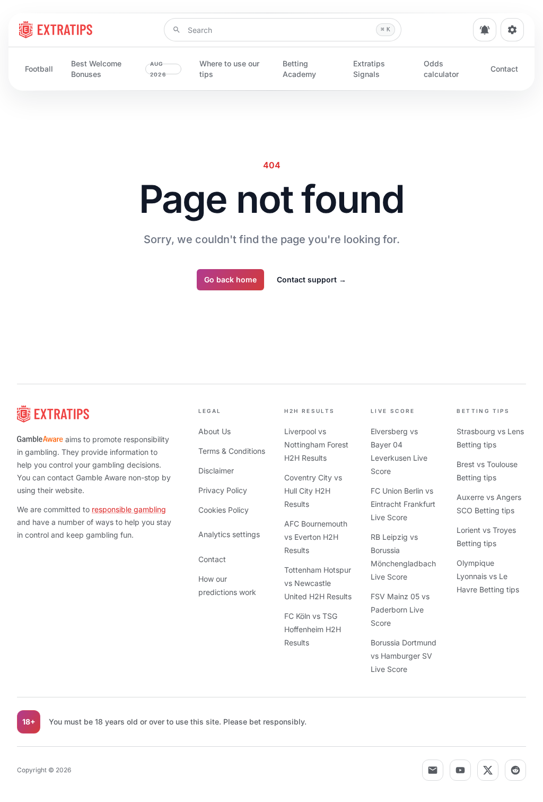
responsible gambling (129, 509)
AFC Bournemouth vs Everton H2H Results (315, 537)
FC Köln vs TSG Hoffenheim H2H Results (312, 629)
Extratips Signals (369, 69)
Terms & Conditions (231, 450)
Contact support (311, 279)
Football (39, 68)
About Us (214, 431)
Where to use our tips (229, 69)
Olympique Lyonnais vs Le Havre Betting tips (488, 576)
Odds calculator (441, 69)
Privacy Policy (222, 490)
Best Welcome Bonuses (118, 69)
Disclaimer (216, 470)
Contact (504, 68)
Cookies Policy (223, 509)
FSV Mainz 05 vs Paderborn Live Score (400, 609)
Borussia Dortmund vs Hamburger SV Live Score (403, 656)
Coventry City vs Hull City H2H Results (313, 490)
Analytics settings (229, 534)
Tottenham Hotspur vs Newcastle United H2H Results (318, 583)
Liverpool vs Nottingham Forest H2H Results (316, 444)
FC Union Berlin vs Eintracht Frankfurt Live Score (403, 504)
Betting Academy (299, 69)
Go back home (230, 279)
